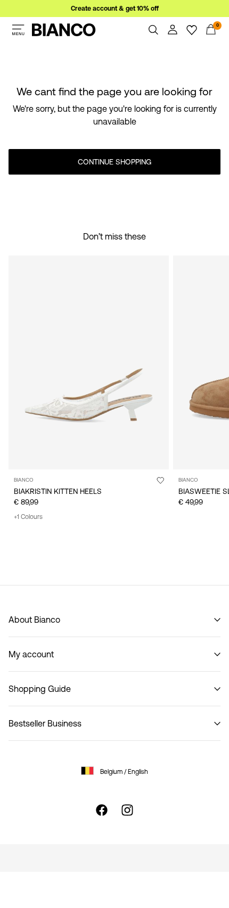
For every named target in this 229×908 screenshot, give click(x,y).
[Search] (153, 29)
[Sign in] (172, 29)
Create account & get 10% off (115, 8)
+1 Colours (28, 517)
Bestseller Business (45, 723)
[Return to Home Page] (64, 30)
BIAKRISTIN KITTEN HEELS (58, 491)
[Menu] (18, 29)
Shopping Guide (40, 689)
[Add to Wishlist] (160, 480)
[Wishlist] (191, 29)
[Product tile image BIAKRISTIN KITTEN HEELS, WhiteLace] (89, 362)
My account (31, 654)
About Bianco (34, 619)
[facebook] (101, 810)
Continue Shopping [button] (114, 162)
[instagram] (127, 810)
